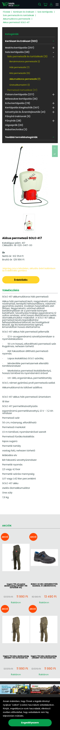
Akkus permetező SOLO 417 (16, 22)
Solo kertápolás (45, 12)
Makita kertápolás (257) (19, 48)
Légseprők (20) (14, 125)
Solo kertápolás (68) (17, 52)
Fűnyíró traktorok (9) (17, 116)
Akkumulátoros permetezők (16, 19)
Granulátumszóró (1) (19, 85)
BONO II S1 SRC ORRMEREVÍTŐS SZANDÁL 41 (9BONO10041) (44, 585)
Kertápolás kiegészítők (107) (22, 107)
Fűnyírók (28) (13, 121)
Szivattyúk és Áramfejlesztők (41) (25, 112)
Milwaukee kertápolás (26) (21, 99)
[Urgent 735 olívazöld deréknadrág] (15, 558)
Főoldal (6, 12)
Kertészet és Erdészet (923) (21, 41)
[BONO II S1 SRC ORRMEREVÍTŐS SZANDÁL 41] (44, 557)
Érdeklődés (21, 280)
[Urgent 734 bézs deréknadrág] (15, 630)
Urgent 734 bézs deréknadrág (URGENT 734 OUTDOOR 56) (44, 657)
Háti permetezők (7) (19, 67)
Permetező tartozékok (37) (22, 90)
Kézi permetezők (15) (19, 73)
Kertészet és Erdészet (23, 12)
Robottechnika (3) (16, 129)
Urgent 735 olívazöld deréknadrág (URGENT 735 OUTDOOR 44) (15, 585)
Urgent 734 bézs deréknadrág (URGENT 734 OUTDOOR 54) (16, 657)
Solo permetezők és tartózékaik (18, 15)
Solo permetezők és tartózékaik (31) (27, 56)
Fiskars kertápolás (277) (19, 94)
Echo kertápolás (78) (17, 103)
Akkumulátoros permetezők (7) (24, 79)
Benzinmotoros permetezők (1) (24, 62)
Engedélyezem (30, 723)
